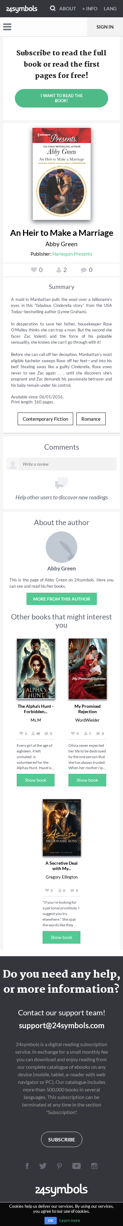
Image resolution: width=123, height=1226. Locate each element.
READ (61, 171)
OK (50, 1221)
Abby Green (61, 243)
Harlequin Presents (72, 254)
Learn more (69, 1220)
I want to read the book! (62, 98)
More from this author (61, 599)
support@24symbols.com (61, 1025)
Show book (35, 780)
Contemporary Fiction (45, 419)
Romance (91, 419)
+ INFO (89, 8)
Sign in (105, 27)
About (67, 8)
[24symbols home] (21, 8)
